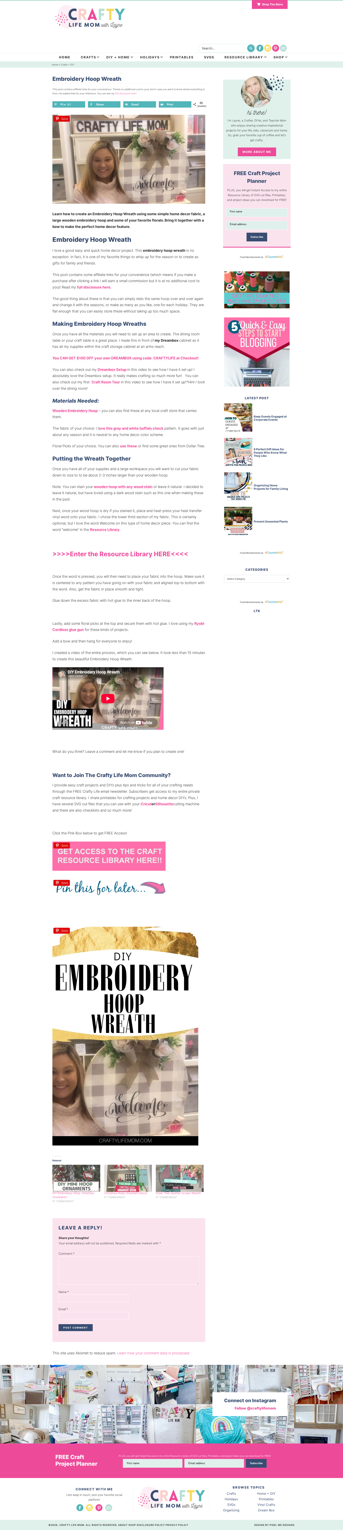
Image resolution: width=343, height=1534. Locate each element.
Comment (67, 1253)
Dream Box (266, 1510)
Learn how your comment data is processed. (153, 1353)
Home (64, 57)
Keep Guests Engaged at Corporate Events (270, 418)
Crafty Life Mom (90, 17)
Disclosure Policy (151, 1524)
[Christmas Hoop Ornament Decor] (128, 1178)
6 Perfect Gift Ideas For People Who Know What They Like (270, 452)
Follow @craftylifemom (255, 1408)
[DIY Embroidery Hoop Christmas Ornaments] (76, 1178)
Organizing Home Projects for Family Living (271, 487)
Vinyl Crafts (266, 1505)
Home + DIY (266, 1493)
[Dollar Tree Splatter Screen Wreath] (180, 1178)
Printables (182, 57)
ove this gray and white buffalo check (131, 428)
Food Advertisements (250, 257)
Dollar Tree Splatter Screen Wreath (178, 1193)
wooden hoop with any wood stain (123, 487)
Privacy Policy (177, 1524)
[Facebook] (259, 48)
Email (63, 1309)
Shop (279, 57)
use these (128, 446)
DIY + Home (118, 57)
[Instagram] (267, 48)
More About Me (257, 151)
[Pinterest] (275, 48)
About (123, 1524)
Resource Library (243, 57)
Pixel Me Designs (282, 1524)
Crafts (88, 57)
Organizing (231, 1510)
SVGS (209, 57)
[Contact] (283, 48)
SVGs (231, 1505)
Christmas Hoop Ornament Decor (125, 1193)
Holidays (150, 57)
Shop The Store (272, 4)
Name (64, 1292)
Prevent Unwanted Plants (271, 521)
